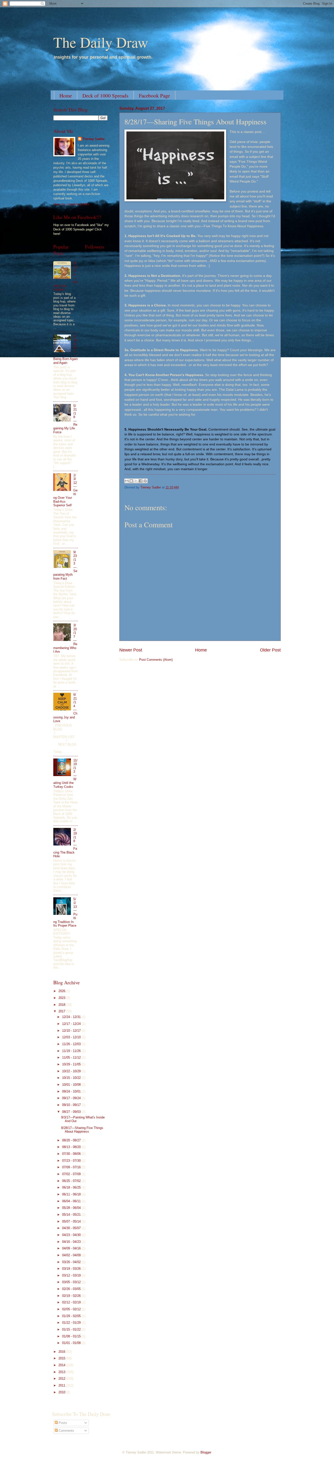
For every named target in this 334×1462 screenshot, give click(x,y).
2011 (62, 1385)
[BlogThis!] (131, 480)
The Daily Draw (100, 42)
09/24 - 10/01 (72, 1091)
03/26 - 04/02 (72, 1262)
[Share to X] (136, 480)
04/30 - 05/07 (72, 1228)
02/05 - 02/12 (72, 1309)
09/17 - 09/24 (72, 1098)
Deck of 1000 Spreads (105, 95)
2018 (62, 1005)
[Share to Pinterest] (145, 480)
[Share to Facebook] (140, 480)
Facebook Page (154, 95)
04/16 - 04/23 (72, 1242)
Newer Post (130, 650)
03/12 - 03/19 (72, 1275)
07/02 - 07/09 (72, 1174)
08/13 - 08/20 (72, 1147)
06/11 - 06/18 (72, 1194)
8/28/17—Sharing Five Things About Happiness (82, 1129)
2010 (62, 1392)
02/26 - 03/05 (72, 1289)
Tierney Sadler (94, 139)
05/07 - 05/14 (72, 1221)
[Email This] (126, 480)
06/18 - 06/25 (72, 1187)
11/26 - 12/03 (72, 1044)
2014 (62, 1365)
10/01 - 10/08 (72, 1084)
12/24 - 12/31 (72, 1017)
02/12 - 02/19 (72, 1302)
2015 (62, 1358)
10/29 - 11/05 (72, 1064)
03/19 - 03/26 (72, 1268)
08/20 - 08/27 (72, 1140)
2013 (62, 1372)
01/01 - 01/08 (72, 1343)
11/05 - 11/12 (72, 1057)
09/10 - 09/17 (72, 1105)
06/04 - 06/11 (72, 1201)
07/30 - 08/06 (72, 1154)
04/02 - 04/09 (72, 1255)
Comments (66, 1430)
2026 (62, 991)
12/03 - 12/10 (72, 1037)
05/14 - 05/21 (72, 1214)
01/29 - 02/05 (72, 1316)
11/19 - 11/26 (72, 1051)
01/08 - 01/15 (72, 1336)
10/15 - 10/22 (72, 1078)
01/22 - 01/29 (72, 1322)
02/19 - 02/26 (72, 1296)
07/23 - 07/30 (72, 1160)
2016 (62, 1352)
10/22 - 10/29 (72, 1071)
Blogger (205, 1452)
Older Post (270, 650)
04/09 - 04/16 (72, 1248)
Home (65, 95)
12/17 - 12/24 (72, 1024)
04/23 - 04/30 (72, 1235)
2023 (62, 998)
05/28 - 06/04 (72, 1208)
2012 (62, 1378)
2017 (62, 1011)
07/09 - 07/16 (72, 1167)
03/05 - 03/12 (72, 1282)
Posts (62, 1423)
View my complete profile (71, 204)
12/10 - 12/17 (72, 1030)
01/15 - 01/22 (72, 1329)
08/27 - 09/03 (72, 1112)
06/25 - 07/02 (72, 1181)
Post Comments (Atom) (156, 659)
